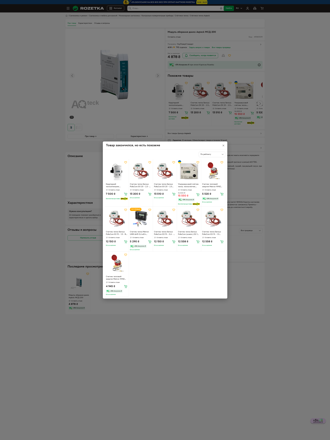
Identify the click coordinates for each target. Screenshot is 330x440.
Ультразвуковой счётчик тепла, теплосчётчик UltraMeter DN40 (188, 185)
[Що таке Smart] (124, 198)
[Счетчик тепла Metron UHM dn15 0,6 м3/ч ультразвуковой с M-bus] (141, 219)
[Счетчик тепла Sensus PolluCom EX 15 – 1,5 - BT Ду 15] (117, 219)
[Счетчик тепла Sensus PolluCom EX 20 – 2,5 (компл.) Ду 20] (165, 171)
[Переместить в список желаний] (126, 162)
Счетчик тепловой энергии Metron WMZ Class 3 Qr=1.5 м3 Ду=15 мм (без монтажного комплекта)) (116, 278)
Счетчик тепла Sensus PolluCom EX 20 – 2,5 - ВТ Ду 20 (139, 185)
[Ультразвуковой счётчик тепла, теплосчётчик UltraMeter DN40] (189, 171)
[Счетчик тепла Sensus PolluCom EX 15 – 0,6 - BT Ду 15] (165, 219)
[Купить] (126, 194)
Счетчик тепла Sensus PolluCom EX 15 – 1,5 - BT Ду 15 (116, 233)
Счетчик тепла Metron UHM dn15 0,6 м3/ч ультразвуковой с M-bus (140, 233)
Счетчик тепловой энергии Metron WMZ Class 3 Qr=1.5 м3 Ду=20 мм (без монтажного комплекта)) (212, 185)
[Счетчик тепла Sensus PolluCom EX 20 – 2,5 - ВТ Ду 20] (141, 171)
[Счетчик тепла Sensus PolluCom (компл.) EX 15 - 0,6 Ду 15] (189, 219)
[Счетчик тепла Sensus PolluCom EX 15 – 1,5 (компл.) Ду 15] (213, 219)
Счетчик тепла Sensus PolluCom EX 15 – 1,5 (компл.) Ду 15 (211, 233)
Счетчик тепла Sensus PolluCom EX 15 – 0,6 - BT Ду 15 (165, 233)
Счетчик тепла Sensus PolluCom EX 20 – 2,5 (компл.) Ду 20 (163, 185)
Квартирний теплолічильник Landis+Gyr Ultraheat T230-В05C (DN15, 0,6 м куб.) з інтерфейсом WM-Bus (116, 185)
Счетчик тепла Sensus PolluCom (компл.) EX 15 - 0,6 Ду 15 (189, 233)
